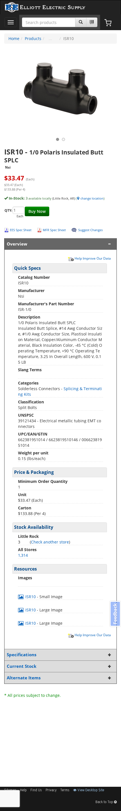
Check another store (50, 542)
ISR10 (30, 596)
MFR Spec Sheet (54, 230)
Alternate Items (24, 677)
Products (33, 38)
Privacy (51, 790)
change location (92, 198)
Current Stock (21, 666)
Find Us (36, 790)
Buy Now (37, 211)
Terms (65, 790)
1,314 (23, 555)
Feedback (115, 613)
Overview (17, 244)
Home (13, 38)
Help (23, 790)
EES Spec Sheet (21, 230)
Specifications (21, 654)
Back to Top (104, 802)
